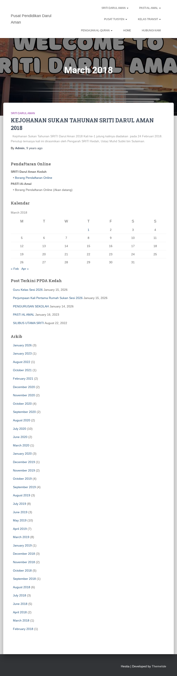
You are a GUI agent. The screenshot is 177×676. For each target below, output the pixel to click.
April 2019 (20, 529)
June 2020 (20, 437)
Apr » (25, 268)
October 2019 (22, 478)
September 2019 (24, 487)
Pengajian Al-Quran (95, 30)
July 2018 (19, 595)
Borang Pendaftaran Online (33, 177)
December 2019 (24, 462)
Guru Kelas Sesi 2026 (28, 289)
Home (127, 30)
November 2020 (24, 395)
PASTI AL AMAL (23, 314)
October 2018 (22, 570)
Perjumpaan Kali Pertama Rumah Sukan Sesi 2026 (48, 298)
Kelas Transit (148, 19)
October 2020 (22, 403)
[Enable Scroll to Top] (168, 667)
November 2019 (24, 470)
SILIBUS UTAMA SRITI (28, 323)
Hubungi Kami (151, 30)
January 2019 (22, 545)
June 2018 (20, 604)
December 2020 (24, 387)
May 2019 (20, 520)
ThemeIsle (159, 666)
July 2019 (19, 503)
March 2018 (21, 620)
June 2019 (20, 512)
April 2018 (20, 612)
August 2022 (21, 362)
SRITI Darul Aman (113, 8)
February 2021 (23, 378)
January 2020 (22, 453)
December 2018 (24, 553)
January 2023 (22, 353)
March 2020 (21, 445)
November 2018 (24, 562)
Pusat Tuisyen (114, 19)
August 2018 (21, 587)
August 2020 (21, 420)
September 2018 (24, 578)
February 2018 (23, 629)
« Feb (15, 268)
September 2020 (24, 412)
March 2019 (21, 537)
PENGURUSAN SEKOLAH (31, 306)
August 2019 (21, 495)
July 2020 (19, 428)
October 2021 (22, 370)
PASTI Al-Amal (149, 8)
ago (34, 148)
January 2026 (22, 345)
